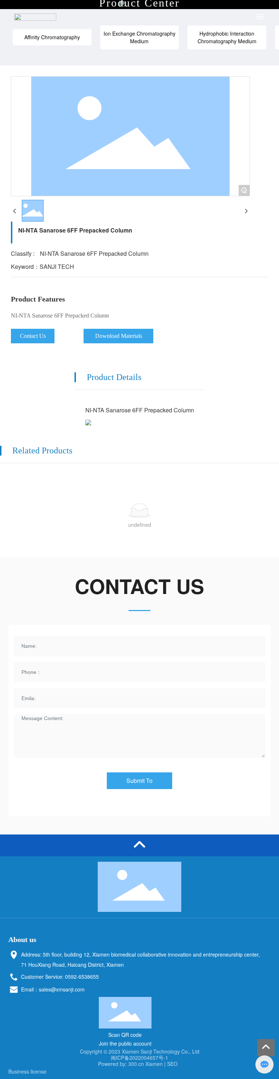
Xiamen (154, 1063)
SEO (172, 1063)
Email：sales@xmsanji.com (53, 989)
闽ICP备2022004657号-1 (139, 1057)
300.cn (136, 1063)
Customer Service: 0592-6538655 (60, 976)
